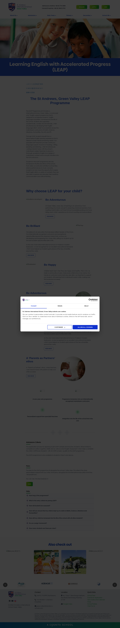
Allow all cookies (85, 327)
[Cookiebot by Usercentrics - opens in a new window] (90, 300)
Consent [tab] (33, 306)
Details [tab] (60, 306)
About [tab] (86, 306)
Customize (59, 327)
